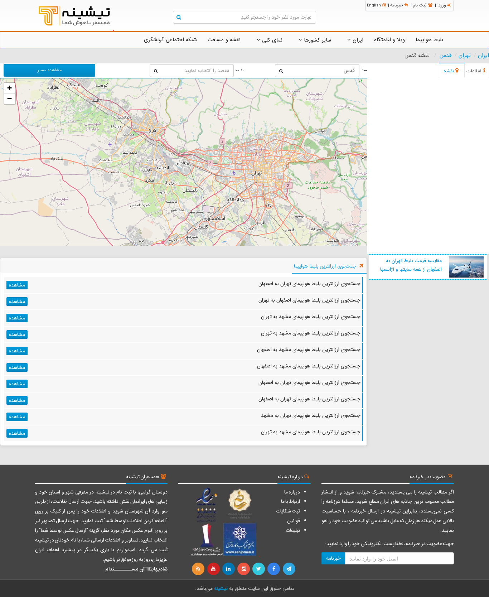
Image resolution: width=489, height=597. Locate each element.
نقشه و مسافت (224, 39)
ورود (442, 5)
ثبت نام (420, 5)
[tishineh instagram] (244, 569)
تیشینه (221, 588)
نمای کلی (271, 40)
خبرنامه (396, 5)
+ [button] (9, 87)
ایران (357, 40)
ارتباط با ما (290, 501)
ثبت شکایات (288, 511)
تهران (465, 55)
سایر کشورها (316, 40)
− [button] (9, 98)
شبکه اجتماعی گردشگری (170, 39)
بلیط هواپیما (429, 39)
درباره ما (292, 492)
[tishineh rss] (199, 569)
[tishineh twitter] (259, 569)
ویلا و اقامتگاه (389, 39)
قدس (445, 55)
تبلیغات (293, 530)
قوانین (293, 521)
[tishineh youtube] (213, 569)
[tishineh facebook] (274, 569)
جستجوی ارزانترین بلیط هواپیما (325, 266)
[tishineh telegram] (289, 569)
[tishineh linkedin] (229, 569)
